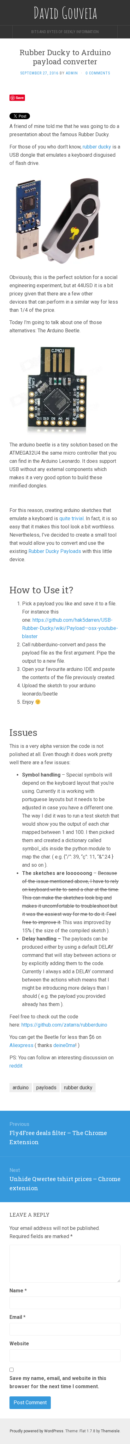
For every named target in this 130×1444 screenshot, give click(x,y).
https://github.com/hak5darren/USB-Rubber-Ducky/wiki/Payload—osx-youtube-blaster (70, 628)
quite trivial (71, 518)
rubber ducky (97, 147)
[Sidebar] (6, 32)
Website (19, 1344)
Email (17, 1317)
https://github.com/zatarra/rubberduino (64, 1025)
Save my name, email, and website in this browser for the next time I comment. (57, 1382)
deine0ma (64, 1045)
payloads (46, 1088)
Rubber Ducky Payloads (54, 551)
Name (18, 1291)
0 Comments (98, 73)
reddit (15, 1066)
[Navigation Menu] (123, 32)
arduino (21, 1088)
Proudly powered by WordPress (36, 1431)
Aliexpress (21, 1045)
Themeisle (110, 1431)
